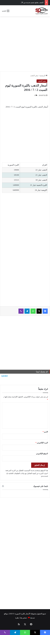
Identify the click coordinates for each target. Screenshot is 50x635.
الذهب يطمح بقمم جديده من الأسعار (30, 2)
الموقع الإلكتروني (42, 454)
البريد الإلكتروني (42, 443)
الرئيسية (42, 75)
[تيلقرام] (27, 311)
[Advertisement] (25, 44)
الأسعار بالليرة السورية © (21, 614)
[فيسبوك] (45, 311)
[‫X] (39, 311)
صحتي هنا (23, 618)
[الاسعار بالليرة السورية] (41, 11)
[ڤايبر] (21, 311)
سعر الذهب (34, 75)
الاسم (45, 432)
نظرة (17, 618)
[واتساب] (33, 311)
